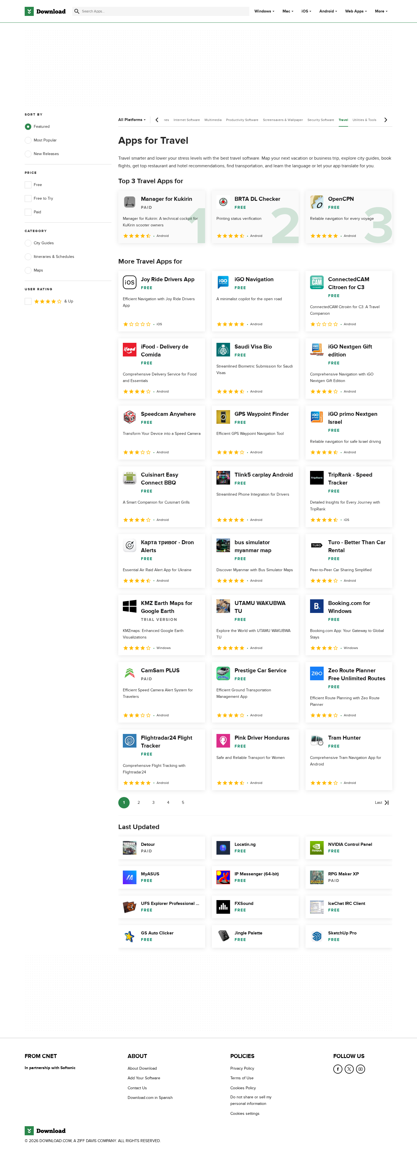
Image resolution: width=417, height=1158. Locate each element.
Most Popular (45, 140)
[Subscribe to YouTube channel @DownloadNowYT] (360, 1069)
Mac (286, 11)
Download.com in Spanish (150, 1097)
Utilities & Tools (364, 120)
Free (38, 184)
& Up (68, 301)
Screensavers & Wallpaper (283, 120)
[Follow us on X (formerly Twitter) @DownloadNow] (349, 1069)
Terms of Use (242, 1078)
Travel (343, 120)
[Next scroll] (385, 120)
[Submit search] (76, 11)
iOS (305, 11)
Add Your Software (144, 1078)
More (379, 11)
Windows (262, 11)
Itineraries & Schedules (54, 256)
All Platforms (130, 119)
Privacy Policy (242, 1068)
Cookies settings (245, 1113)
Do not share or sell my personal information (250, 1100)
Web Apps (354, 11)
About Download (142, 1068)
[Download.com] (45, 11)
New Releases (46, 153)
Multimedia (213, 120)
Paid (37, 212)
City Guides (44, 243)
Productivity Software (242, 120)
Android (326, 11)
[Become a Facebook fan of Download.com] (337, 1069)
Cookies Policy (243, 1088)
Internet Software (187, 120)
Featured (42, 126)
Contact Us (137, 1088)
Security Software (321, 120)
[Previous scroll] (157, 120)
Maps (38, 270)
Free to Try (43, 198)
